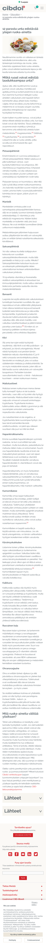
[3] (3, 136)
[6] (23, 326)
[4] (18, 136)
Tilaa (23, 878)
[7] (27, 523)
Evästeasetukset (33, 940)
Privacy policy (35, 903)
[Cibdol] (13, 7)
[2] (32, 132)
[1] (16, 132)
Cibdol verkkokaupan (12, 774)
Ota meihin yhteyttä (23, 835)
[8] (33, 568)
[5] (35, 136)
